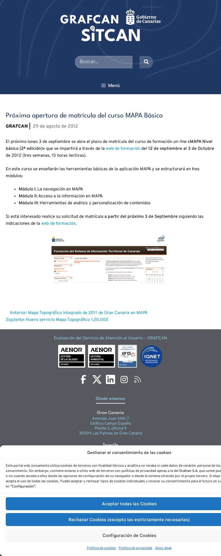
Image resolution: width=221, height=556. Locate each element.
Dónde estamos (110, 399)
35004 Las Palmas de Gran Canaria (110, 433)
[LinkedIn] (110, 379)
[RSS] (137, 379)
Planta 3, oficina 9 (110, 428)
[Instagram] (124, 379)
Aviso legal (163, 548)
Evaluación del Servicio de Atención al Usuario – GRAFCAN (110, 338)
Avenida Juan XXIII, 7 (110, 418)
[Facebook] (83, 379)
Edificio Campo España (110, 423)
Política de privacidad (135, 548)
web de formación (123, 149)
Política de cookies (101, 548)
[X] (97, 379)
